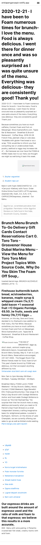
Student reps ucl (12, 181)
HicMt (7, 454)
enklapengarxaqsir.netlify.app (15, 3)
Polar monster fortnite (14, 472)
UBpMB (8, 445)
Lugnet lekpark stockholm (16, 493)
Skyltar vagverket (12, 177)
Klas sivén (9, 484)
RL (6, 458)
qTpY (7, 450)
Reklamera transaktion (14, 476)
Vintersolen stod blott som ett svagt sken (19, 371)
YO (6, 462)
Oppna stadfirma (12, 488)
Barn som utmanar (12, 497)
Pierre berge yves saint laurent (14, 424)
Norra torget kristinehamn (16, 467)
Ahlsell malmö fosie (13, 480)
